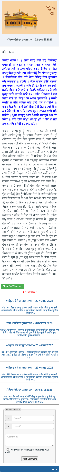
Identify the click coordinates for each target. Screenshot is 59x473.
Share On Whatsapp (12, 286)
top (53, 469)
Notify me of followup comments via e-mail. (27, 451)
